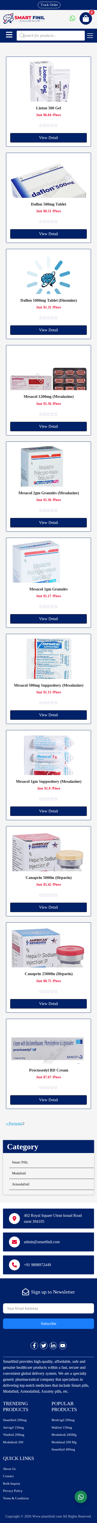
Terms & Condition (16, 1498)
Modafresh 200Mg (64, 1435)
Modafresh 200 (13, 1442)
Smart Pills (20, 1162)
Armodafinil (20, 1184)
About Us (9, 1469)
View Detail (48, 138)
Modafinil (19, 1173)
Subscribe (48, 1323)
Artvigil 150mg (13, 1427)
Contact (8, 1476)
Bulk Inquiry (11, 1483)
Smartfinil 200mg (15, 1420)
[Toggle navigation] (90, 36)
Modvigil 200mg (63, 1420)
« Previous (13, 1123)
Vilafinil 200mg (13, 1435)
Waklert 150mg (61, 1427)
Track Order (49, 5)
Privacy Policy (13, 1491)
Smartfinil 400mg (63, 1449)
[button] (9, 34)
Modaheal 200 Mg (64, 1442)
